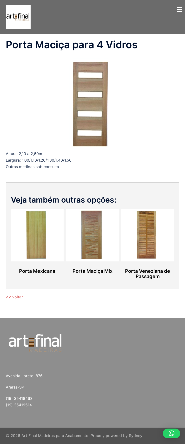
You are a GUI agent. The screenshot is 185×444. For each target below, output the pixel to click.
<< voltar (14, 296)
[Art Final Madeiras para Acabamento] (18, 16)
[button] (171, 433)
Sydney (135, 435)
